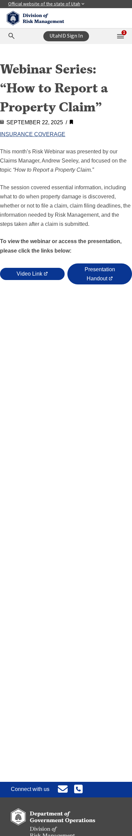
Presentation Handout (100, 275)
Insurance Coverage (32, 134)
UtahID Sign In (66, 36)
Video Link (31, 274)
